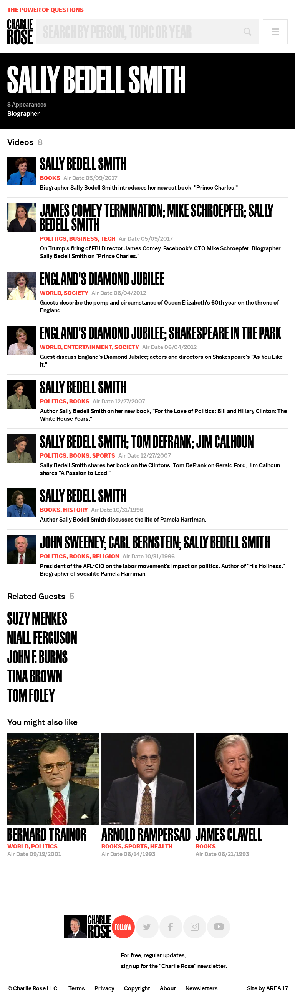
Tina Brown (34, 675)
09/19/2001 (47, 841)
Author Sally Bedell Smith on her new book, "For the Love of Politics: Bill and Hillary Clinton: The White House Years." (163, 400)
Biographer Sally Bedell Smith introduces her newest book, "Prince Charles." (139, 173)
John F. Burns (37, 656)
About (168, 988)
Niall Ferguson (42, 637)
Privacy (104, 988)
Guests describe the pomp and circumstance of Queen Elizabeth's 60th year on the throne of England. (159, 291)
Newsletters (202, 988)
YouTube (218, 926)
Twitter (147, 926)
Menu (275, 31)
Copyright (137, 988)
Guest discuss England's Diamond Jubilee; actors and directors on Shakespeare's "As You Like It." (161, 345)
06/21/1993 (229, 841)
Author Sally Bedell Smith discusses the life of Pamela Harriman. (123, 504)
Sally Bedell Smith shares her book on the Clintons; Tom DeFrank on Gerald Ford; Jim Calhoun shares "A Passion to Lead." (160, 454)
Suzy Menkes (37, 617)
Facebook (170, 926)
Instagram (194, 926)
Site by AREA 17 (267, 988)
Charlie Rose (20, 32)
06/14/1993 (146, 841)
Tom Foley (31, 694)
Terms (76, 988)
